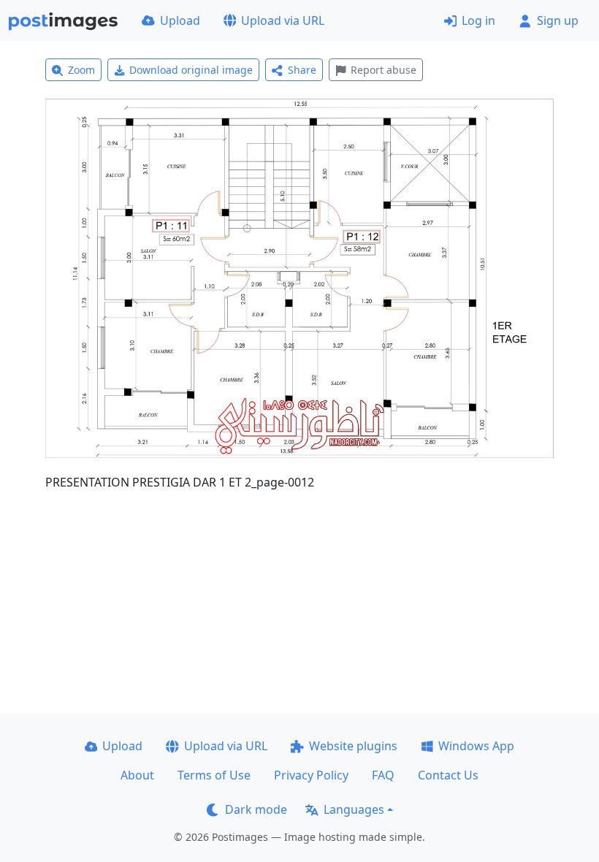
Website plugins (353, 746)
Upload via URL (282, 20)
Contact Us (448, 775)
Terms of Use (214, 775)
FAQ (383, 775)
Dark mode (256, 809)
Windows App (476, 746)
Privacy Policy (311, 775)
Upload (180, 20)
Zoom (81, 70)
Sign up (558, 20)
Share (302, 70)
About (137, 775)
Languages (354, 809)
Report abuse (383, 70)
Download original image (191, 70)
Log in (478, 20)
